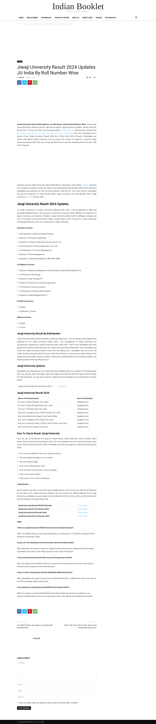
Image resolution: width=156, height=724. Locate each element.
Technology (110, 17)
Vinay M (21, 77)
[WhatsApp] (35, 82)
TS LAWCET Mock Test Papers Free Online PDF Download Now (35, 626)
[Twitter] (24, 82)
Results (75, 17)
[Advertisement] (57, 43)
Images (99, 17)
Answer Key (46, 17)
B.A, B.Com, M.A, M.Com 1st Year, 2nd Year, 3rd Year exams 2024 (45, 133)
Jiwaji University (67, 130)
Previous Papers (62, 17)
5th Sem (29, 197)
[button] (136, 18)
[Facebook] (19, 82)
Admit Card (87, 17)
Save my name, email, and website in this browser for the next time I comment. (48, 703)
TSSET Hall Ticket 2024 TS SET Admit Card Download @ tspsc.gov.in (80, 626)
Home (21, 17)
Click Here (62, 386)
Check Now (82, 505)
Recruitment (32, 17)
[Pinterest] (30, 82)
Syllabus (85, 185)
